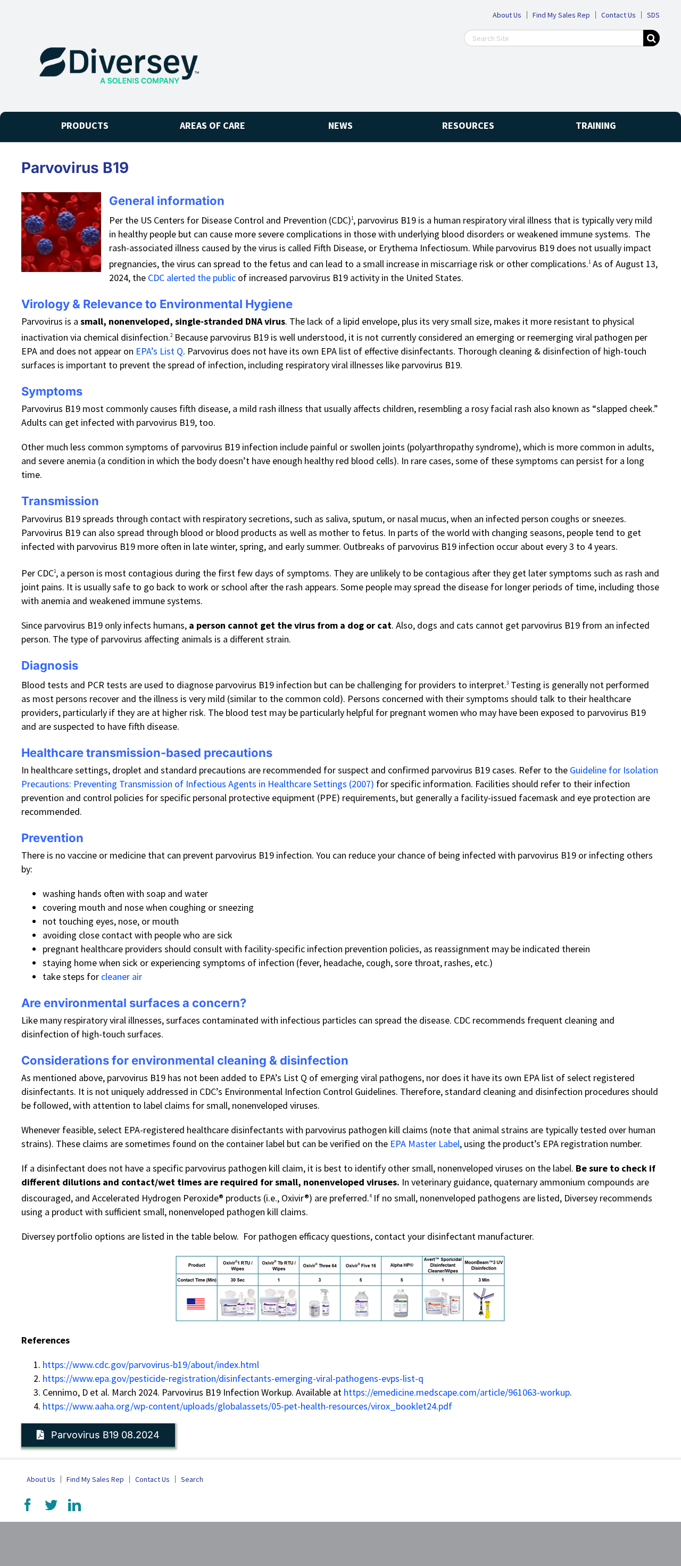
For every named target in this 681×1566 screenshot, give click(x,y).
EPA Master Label (425, 1144)
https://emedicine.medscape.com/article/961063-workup (457, 1392)
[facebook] (27, 1504)
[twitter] (51, 1504)
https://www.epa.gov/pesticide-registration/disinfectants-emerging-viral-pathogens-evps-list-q (233, 1378)
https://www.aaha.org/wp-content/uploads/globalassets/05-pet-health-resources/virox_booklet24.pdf (247, 1406)
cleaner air (121, 976)
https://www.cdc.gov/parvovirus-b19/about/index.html (151, 1364)
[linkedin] (74, 1504)
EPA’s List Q (159, 351)
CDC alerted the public (192, 277)
